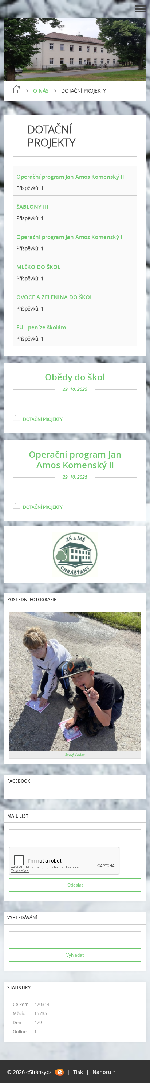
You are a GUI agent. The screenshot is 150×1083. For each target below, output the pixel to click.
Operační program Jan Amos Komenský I (69, 236)
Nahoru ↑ (103, 1071)
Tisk (78, 1071)
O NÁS (41, 90)
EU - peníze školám (41, 327)
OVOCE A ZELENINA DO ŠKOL (54, 297)
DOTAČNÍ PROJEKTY (43, 419)
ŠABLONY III (32, 206)
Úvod (17, 89)
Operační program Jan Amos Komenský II (70, 176)
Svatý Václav (75, 754)
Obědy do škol (75, 377)
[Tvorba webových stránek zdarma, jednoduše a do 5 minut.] (59, 1072)
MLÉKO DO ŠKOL (38, 267)
